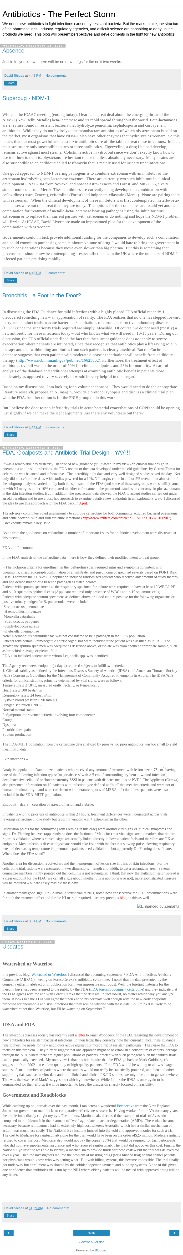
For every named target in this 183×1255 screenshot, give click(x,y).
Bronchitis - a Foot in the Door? (41, 295)
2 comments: (55, 273)
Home (92, 1232)
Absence (13, 50)
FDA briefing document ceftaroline (116, 989)
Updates (12, 946)
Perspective (125, 1106)
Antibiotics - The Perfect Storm (58, 14)
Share (11, 83)
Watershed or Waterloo (48, 974)
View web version (91, 1242)
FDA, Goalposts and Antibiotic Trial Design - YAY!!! (66, 452)
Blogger (100, 1250)
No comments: (56, 75)
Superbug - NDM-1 (26, 98)
